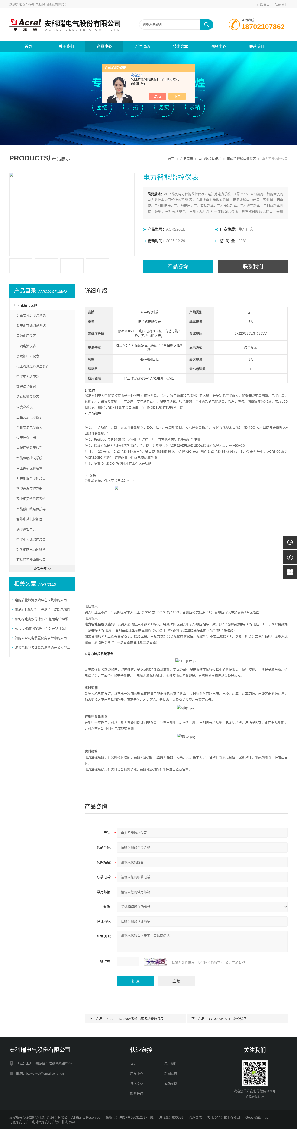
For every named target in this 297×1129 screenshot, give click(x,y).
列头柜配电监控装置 (31, 550)
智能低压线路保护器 (31, 509)
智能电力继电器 (27, 376)
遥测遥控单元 (26, 529)
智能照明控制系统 (29, 458)
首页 (28, 46)
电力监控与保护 (210, 159)
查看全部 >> (42, 569)
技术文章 (180, 46)
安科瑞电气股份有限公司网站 (43, 4)
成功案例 (170, 1083)
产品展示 (186, 159)
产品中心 (104, 46)
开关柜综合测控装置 (31, 478)
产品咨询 (178, 266)
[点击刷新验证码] (155, 962)
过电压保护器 (26, 437)
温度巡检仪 (24, 407)
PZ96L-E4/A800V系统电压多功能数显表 (135, 1019)
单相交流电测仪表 (29, 427)
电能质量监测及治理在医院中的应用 (41, 600)
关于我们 (66, 46)
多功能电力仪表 (27, 356)
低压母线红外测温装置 (32, 366)
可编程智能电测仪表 (241, 159)
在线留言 (263, 4)
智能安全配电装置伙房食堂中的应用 (41, 638)
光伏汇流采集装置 (29, 448)
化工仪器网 (232, 1117)
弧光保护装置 (26, 387)
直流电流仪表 (26, 346)
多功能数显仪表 (27, 397)
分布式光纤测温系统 (31, 315)
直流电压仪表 (26, 336)
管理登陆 (195, 1117)
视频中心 (218, 46)
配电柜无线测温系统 (31, 499)
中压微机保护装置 (29, 468)
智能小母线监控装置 (31, 539)
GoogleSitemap (256, 1117)
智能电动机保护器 (29, 519)
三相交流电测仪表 (29, 417)
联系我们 (281, 4)
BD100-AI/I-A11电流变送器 (227, 1019)
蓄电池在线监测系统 (31, 325)
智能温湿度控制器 (29, 488)
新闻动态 (142, 46)
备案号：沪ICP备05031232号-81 (130, 1117)
